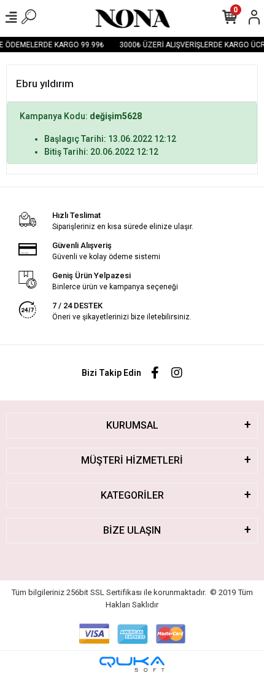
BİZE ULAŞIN (132, 530)
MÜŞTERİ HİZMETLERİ (132, 460)
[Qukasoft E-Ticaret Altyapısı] (132, 664)
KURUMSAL (132, 425)
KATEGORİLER (132, 495)
